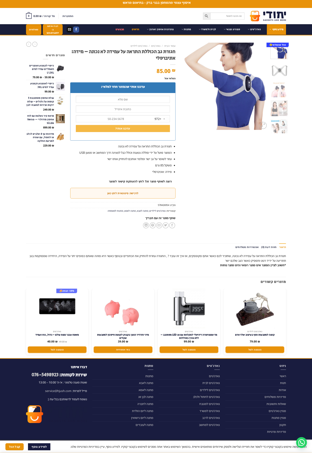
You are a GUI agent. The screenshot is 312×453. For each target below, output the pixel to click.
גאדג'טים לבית (211, 383)
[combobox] (162, 119)
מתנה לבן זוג (145, 397)
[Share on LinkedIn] (146, 225)
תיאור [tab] (282, 247)
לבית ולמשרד (208, 29)
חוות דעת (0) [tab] (268, 247)
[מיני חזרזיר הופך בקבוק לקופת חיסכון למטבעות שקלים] (123, 308)
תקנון (282, 425)
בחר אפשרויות (123, 349)
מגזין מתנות (279, 418)
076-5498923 (45, 375)
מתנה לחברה (145, 404)
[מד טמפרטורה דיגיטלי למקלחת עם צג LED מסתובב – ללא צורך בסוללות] (188, 308)
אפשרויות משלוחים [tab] (247, 247)
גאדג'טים (255, 29)
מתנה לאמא (130, 210)
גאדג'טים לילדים (139, 46)
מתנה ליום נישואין (142, 418)
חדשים (135, 29)
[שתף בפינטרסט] (153, 225)
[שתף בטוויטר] (166, 225)
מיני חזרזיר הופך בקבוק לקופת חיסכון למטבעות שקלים (123, 336)
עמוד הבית (170, 46)
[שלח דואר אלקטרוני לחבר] (159, 225)
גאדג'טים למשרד (210, 411)
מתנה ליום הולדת (142, 411)
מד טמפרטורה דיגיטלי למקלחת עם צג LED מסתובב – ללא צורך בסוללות (189, 336)
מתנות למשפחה (115, 210)
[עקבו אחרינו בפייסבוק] (76, 30)
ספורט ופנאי (233, 29)
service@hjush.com (58, 391)
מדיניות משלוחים (275, 397)
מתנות (187, 29)
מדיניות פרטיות (276, 432)
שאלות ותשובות (276, 404)
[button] (301, 442)
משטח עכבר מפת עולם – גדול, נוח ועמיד (57, 334)
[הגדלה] (263, 125)
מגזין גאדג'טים (277, 411)
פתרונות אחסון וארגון (161, 29)
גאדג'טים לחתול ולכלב (206, 397)
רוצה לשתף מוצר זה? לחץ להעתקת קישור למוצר (140, 181)
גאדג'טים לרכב (211, 418)
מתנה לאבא (142, 210)
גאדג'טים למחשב (209, 425)
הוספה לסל (255, 349)
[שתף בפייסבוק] (172, 225)
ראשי (283, 376)
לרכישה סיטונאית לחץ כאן (122, 193)
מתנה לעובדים (144, 425)
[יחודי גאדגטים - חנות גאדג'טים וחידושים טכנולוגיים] (268, 16)
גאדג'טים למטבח (209, 404)
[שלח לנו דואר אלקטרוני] (70, 30)
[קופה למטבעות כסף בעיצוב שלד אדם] (255, 308)
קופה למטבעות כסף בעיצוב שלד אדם (255, 334)
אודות (282, 390)
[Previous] (261, 86)
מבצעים (120, 29)
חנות (283, 383)
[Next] (184, 86)
